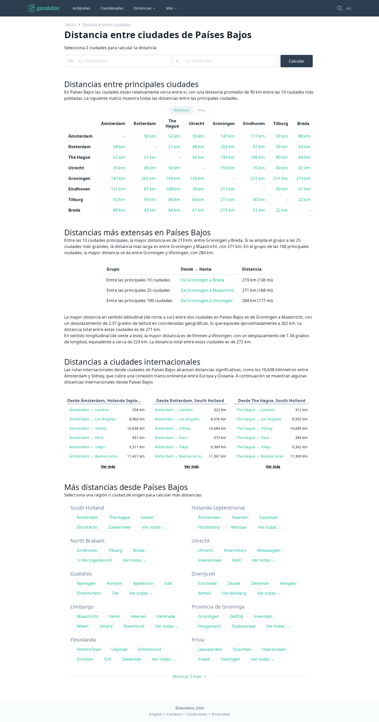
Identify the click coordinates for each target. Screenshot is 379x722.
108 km (258, 157)
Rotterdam (174, 409)
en (349, 8)
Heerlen (138, 616)
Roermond (133, 626)
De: (71, 60)
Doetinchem (89, 593)
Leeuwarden (210, 649)
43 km (304, 147)
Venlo (114, 616)
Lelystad (119, 649)
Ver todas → (154, 527)
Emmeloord (149, 649)
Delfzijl (236, 616)
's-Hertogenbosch (94, 560)
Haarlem (240, 517)
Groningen (208, 616)
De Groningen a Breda (202, 280)
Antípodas (81, 8)
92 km (282, 136)
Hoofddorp (209, 527)
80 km (282, 157)
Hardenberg (234, 593)
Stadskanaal (243, 626)
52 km (174, 136)
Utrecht (205, 550)
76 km (259, 168)
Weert (83, 626)
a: (177, 60)
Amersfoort (235, 550)
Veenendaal (209, 560)
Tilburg (115, 550)
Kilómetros (181, 110)
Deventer (260, 583)
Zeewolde (131, 659)
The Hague (255, 409)
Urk (107, 659)
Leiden (147, 517)
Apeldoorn (143, 583)
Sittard (106, 626)
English (155, 714)
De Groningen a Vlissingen (207, 300)
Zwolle (234, 583)
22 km (304, 199)
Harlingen (230, 659)
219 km (303, 178)
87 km (259, 147)
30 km (282, 189)
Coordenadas (112, 8)
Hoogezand (209, 626)
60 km (282, 168)
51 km (304, 189)
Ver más (108, 466)
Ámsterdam (89, 409)
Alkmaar (239, 527)
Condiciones (196, 714)
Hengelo (288, 583)
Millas (201, 110)
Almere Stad (89, 649)
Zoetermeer (119, 527)
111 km (258, 136)
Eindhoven (87, 550)
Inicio (70, 25)
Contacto (174, 714)
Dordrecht (87, 527)
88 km (304, 136)
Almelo (204, 593)
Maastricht (87, 616)
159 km (227, 168)
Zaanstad (268, 517)
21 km (174, 147)
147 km (227, 136)
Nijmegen (86, 583)
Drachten (242, 649)
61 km (304, 168)
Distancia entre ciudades (107, 25)
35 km (198, 136)
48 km (198, 147)
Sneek (204, 659)
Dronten (85, 659)
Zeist (236, 560)
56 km (198, 157)
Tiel (115, 593)
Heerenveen (274, 649)
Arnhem (114, 583)
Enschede (207, 583)
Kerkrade (166, 616)
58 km (150, 136)
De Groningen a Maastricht (207, 290)
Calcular (296, 61)
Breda (139, 550)
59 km (282, 147)
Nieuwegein (269, 550)
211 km (258, 178)
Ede (168, 583)
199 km (227, 157)
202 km (227, 147)
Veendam (263, 616)
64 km (304, 157)
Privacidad (221, 714)
